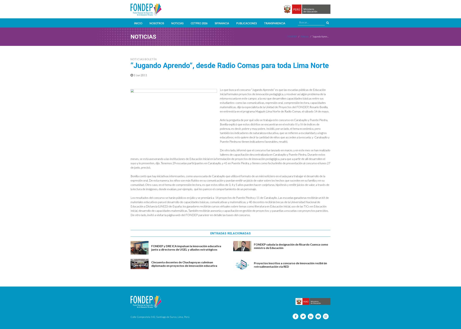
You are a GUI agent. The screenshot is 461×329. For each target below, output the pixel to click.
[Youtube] (318, 316)
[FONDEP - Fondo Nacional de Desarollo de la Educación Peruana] (146, 9)
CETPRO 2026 (199, 23)
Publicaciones (246, 23)
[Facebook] (295, 316)
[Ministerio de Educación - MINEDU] (306, 9)
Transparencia (274, 23)
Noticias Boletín (144, 59)
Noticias (177, 23)
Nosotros (156, 23)
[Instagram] (326, 316)
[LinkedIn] (311, 316)
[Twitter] (303, 316)
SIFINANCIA (222, 23)
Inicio (138, 23)
